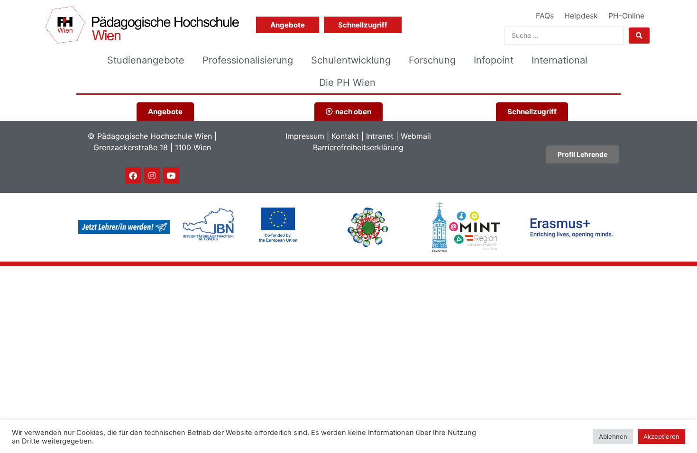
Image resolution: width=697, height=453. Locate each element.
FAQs (545, 15)
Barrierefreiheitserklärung (358, 147)
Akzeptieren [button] (661, 436)
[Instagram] (152, 175)
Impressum (304, 136)
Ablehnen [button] (613, 436)
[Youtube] (171, 175)
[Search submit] (639, 35)
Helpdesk (581, 15)
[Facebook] (133, 175)
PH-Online (626, 15)
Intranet (380, 136)
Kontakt (345, 136)
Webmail (416, 136)
